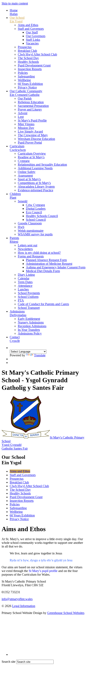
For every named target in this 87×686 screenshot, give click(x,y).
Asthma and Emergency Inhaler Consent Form (55, 267)
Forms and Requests (31, 256)
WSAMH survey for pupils (35, 234)
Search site (8, 661)
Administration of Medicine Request (49, 263)
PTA (21, 300)
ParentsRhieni (14, 239)
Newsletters (25, 249)
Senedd (22, 201)
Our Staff (32, 32)
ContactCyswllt (15, 338)
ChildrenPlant (15, 195)
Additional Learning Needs (35, 168)
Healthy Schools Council (42, 216)
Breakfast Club (27, 50)
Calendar (23, 278)
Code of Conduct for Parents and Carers (43, 304)
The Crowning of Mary (33, 135)
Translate (40, 355)
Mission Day (26, 128)
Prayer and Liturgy (30, 109)
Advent (22, 113)
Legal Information (23, 606)
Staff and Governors (31, 28)
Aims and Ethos (28, 25)
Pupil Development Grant (34, 65)
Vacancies (32, 43)
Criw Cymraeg (35, 205)
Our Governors (35, 36)
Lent (21, 117)
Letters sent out (27, 245)
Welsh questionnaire (31, 230)
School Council (36, 219)
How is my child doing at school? (39, 252)
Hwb (21, 227)
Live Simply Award (30, 131)
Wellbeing (24, 80)
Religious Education (31, 102)
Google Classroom (30, 223)
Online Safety (26, 172)
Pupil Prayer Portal (30, 142)
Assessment (25, 175)
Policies (23, 72)
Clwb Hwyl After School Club (37, 54)
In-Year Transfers (29, 329)
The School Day (28, 58)
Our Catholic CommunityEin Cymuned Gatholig (26, 92)
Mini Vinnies (26, 124)
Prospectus (25, 47)
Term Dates (25, 282)
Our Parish (25, 98)
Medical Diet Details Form (43, 271)
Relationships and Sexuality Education (42, 164)
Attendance (25, 285)
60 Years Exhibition (30, 83)
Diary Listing (26, 274)
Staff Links (33, 39)
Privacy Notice (27, 87)
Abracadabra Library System (36, 186)
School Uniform (28, 296)
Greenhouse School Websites (65, 613)
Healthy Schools (28, 61)
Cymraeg (24, 161)
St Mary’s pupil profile (43, 571)
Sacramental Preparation (33, 105)
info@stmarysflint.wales (17, 599)
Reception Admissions (32, 326)
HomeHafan (14, 12)
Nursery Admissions (31, 322)
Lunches (23, 289)
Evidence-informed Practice (35, 190)
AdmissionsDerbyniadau (18, 313)
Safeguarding (26, 76)
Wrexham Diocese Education (36, 139)
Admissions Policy (30, 333)
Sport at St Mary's (29, 179)
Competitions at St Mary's (34, 183)
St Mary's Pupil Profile (32, 120)
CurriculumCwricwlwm (18, 148)
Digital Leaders (36, 208)
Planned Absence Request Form (46, 260)
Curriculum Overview (32, 153)
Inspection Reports (30, 69)
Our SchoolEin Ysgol (17, 19)
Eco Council (34, 212)
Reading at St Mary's (31, 157)
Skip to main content (15, 3)
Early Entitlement (29, 318)
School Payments (29, 293)
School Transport (29, 307)
